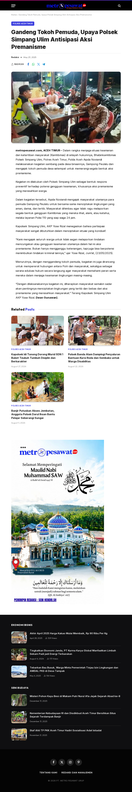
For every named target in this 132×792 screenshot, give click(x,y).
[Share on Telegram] (43, 64)
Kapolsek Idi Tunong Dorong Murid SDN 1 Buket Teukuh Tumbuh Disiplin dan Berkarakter (37, 358)
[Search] (119, 5)
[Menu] (13, 5)
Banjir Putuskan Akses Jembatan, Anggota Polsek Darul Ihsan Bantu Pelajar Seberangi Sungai (33, 414)
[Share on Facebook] (28, 64)
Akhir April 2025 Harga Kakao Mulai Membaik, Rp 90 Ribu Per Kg (68, 633)
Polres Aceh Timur (23, 23)
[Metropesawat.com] (66, 5)
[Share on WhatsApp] (33, 64)
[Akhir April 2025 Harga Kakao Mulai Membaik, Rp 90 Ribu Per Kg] (19, 637)
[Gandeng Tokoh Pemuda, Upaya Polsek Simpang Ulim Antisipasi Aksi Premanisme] (66, 107)
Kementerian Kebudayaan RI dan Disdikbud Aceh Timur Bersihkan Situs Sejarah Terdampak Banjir (73, 715)
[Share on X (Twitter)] (38, 64)
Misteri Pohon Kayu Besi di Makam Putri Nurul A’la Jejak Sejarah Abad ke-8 (75, 696)
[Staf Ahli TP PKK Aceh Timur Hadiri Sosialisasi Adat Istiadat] (19, 734)
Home (14, 14)
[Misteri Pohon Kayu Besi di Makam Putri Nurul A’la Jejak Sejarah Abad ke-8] (19, 700)
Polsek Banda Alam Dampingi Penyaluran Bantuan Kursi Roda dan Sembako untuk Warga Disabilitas (94, 358)
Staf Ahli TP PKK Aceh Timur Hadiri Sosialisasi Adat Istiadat (66, 730)
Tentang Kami (48, 772)
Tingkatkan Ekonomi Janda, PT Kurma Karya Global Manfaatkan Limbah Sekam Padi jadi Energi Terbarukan (73, 652)
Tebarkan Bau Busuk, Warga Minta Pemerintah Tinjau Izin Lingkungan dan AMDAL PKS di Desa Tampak (74, 669)
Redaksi (15, 57)
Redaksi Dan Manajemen (77, 772)
